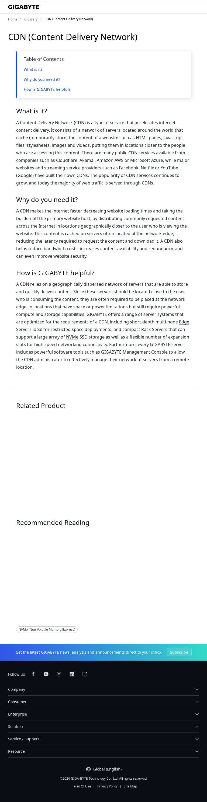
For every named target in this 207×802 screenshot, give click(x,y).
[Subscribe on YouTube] (46, 674)
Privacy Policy (107, 786)
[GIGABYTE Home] (24, 7)
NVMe (72, 337)
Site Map (130, 786)
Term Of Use (81, 786)
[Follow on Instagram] (59, 674)
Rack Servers (154, 329)
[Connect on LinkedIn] (72, 674)
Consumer (17, 701)
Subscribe (179, 652)
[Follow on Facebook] (33, 674)
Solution (27, 578)
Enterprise (17, 714)
